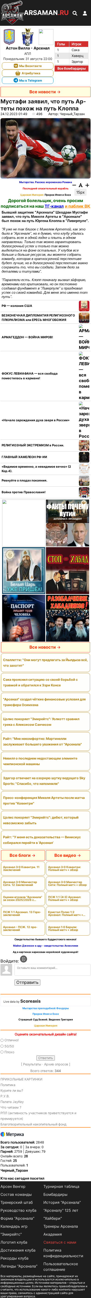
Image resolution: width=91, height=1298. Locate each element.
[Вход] (23, 959)
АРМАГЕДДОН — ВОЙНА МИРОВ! (27, 337)
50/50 (9, 1046)
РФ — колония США (17, 306)
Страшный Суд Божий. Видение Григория (45, 1019)
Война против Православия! (24, 492)
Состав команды (16, 1194)
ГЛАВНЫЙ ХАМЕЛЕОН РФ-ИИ (24, 457)
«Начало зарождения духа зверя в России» (36, 420)
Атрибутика (31, 73)
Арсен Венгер (12, 1186)
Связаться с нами (59, 1242)
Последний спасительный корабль (45, 188)
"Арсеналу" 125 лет (60, 1210)
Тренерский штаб (16, 1202)
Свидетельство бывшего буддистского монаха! (45, 939)
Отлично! (11, 1040)
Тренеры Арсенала (60, 1226)
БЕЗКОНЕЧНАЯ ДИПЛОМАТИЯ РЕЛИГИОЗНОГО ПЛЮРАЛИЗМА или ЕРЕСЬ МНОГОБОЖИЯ (38, 317)
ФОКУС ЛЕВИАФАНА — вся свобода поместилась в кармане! (30, 376)
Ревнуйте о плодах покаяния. (24, 480)
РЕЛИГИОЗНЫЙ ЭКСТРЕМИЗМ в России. (33, 445)
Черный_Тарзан (14, 1170)
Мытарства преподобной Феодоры (45, 1008)
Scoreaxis (30, 1001)
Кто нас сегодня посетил (22, 1178)
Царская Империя (31, 194)
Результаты (32, 1064)
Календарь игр (14, 1226)
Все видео (65, 855)
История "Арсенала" (62, 1202)
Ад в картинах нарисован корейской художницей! (45, 952)
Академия (52, 1234)
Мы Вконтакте (30, 66)
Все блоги (20, 855)
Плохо (9, 1052)
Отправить (27, 982)
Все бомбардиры (71, 68)
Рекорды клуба (14, 1258)
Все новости (42, 91)
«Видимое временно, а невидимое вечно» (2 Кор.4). (36, 469)
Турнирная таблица (61, 1186)
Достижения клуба (17, 1250)
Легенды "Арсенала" (18, 1266)
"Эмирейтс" (11, 1234)
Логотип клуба (13, 1242)
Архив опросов (56, 1064)
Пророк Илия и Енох (58, 194)
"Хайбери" (52, 1218)
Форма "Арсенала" (17, 1218)
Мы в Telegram (30, 80)
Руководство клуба (18, 1210)
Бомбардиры (55, 1194)
